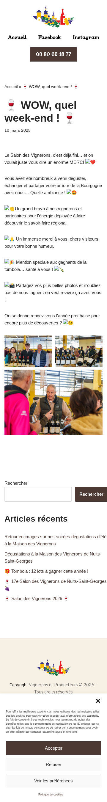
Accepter (53, 748)
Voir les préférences (53, 780)
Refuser (53, 764)
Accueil (17, 37)
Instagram (86, 37)
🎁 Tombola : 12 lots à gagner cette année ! (46, 571)
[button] (98, 701)
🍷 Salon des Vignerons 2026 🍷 (36, 598)
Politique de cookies (50, 794)
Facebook (49, 37)
